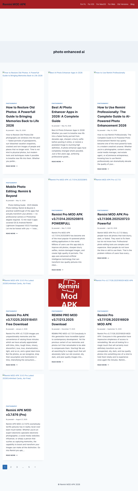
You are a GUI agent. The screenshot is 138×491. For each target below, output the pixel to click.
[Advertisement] (69, 25)
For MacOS (101, 4)
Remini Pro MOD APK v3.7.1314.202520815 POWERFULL (67, 219)
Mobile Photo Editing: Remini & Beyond (18, 191)
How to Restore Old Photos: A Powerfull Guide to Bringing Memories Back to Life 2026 (22, 116)
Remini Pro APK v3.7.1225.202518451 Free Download (21, 319)
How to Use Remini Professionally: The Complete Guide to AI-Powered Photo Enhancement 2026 (114, 116)
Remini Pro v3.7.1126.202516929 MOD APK (113, 319)
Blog (132, 4)
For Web (111, 4)
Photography (11, 103)
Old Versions (122, 4)
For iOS (91, 4)
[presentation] (23, 85)
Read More (12, 166)
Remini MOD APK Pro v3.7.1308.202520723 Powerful (113, 219)
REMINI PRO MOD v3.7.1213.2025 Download (64, 319)
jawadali (11, 130)
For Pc (83, 4)
